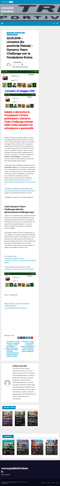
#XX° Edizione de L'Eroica (20, 67)
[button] (54, 23)
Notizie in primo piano (12, 34)
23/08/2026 (23, 447)
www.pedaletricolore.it (7, 11)
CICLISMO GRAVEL (37, 440)
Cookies (49, 482)
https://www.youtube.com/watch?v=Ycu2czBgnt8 (19, 269)
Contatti (43, 482)
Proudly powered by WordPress (9, 482)
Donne (5, 440)
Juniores (50, 440)
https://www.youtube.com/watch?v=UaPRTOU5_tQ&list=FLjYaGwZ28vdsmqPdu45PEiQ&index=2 (20, 260)
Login (57, 482)
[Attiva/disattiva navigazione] (57, 23)
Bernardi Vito (17, 62)
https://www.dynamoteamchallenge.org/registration (19, 190)
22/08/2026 (52, 447)
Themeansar (4, 483)
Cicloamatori (10, 32)
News (23, 32)
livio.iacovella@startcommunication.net (15, 308)
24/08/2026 (8, 447)
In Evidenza (17, 32)
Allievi (20, 440)
